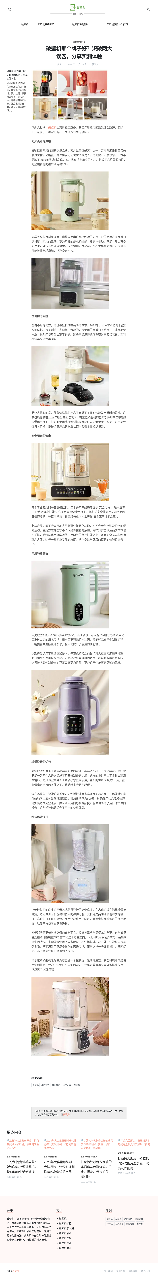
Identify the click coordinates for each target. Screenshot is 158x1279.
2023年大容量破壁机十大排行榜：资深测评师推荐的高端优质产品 (59, 1167)
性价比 (77, 1085)
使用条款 (120, 1271)
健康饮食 (139, 1219)
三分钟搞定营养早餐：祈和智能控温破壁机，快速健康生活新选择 (22, 1167)
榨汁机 (110, 1223)
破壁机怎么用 (66, 1228)
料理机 (140, 1223)
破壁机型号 (65, 1238)
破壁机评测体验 (79, 42)
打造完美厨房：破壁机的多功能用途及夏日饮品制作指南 (133, 1163)
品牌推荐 (45, 1085)
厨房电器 (130, 1223)
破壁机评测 (65, 1243)
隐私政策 (133, 1271)
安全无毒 (67, 1085)
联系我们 (67, 1114)
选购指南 (128, 1219)
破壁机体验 (65, 1248)
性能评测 (56, 1085)
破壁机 (52, 127)
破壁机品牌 (65, 1233)
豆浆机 (118, 1219)
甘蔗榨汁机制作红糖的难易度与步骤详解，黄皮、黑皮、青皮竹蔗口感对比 (96, 1169)
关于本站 (108, 1271)
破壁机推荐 (65, 1223)
